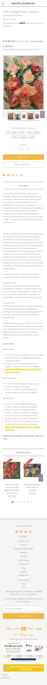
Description (23, 185)
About (23, 545)
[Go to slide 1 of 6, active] (12, 502)
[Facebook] (4, 175)
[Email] (8, 175)
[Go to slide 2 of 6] (16, 502)
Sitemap (23, 572)
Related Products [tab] (23, 452)
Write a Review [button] (36, 41)
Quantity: (23, 145)
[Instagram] (21, 531)
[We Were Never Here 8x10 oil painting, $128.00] (32, 470)
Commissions (23, 580)
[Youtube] (25, 531)
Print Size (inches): (23, 128)
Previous (4, 114)
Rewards (23, 552)
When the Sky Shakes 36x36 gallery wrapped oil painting (12, 489)
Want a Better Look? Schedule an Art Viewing (26, 668)
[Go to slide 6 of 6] (32, 502)
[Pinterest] (21, 175)
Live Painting (23, 560)
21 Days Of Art (23, 541)
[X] (17, 175)
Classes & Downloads (23, 549)
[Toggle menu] (3, 3)
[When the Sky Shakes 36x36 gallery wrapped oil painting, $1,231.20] (11, 470)
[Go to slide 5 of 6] (28, 502)
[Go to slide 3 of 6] (20, 502)
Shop (23, 584)
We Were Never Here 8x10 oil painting (32, 487)
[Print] (13, 175)
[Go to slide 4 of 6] (24, 502)
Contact (23, 556)
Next (42, 114)
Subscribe (23, 564)
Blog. (23, 568)
